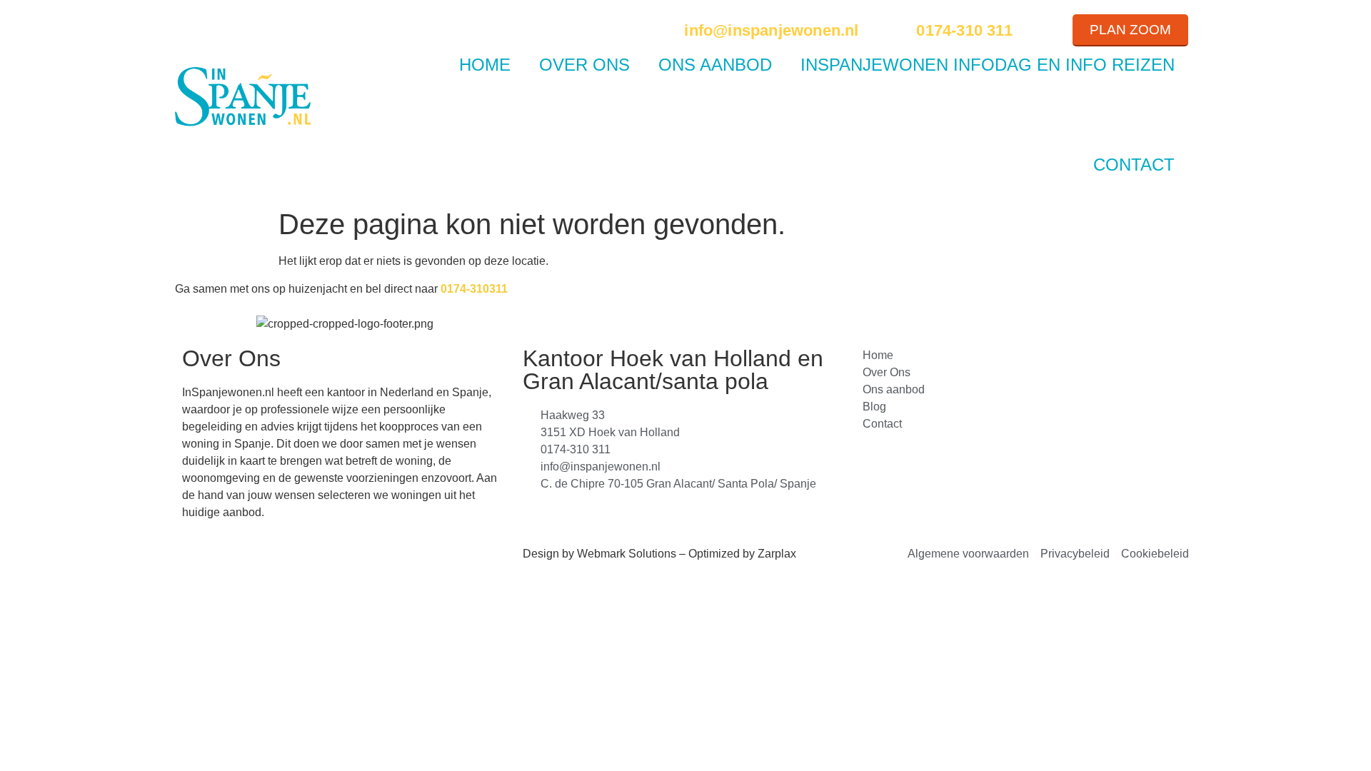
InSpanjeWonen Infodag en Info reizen (987, 64)
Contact (1134, 164)
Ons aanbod (715, 64)
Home (485, 64)
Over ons (584, 64)
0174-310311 (474, 289)
